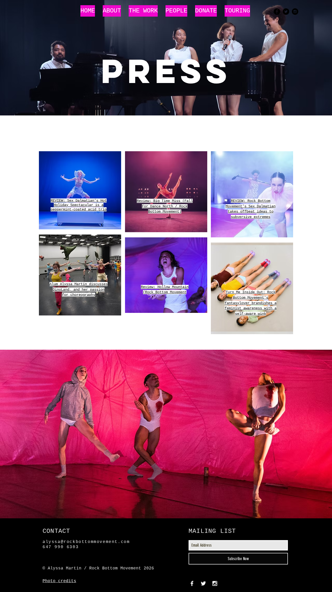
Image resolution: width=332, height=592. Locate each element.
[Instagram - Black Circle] (295, 11)
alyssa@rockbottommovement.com (86, 542)
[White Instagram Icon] (214, 583)
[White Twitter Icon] (203, 583)
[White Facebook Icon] (192, 583)
